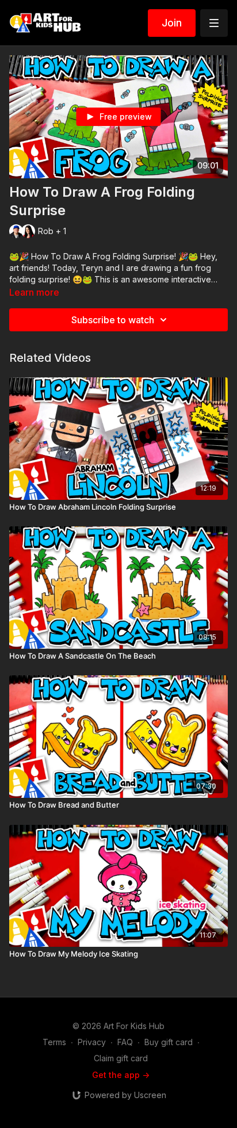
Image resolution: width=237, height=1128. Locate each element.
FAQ (125, 1042)
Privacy (92, 1042)
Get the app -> (121, 1075)
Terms (54, 1042)
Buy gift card (168, 1042)
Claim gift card (121, 1058)
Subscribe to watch (112, 320)
